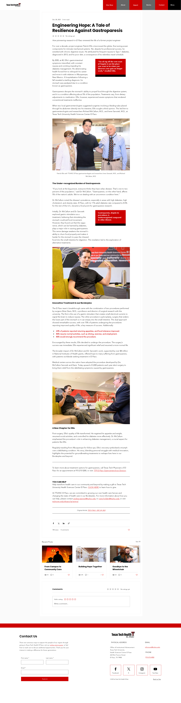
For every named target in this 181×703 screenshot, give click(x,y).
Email (23, 659)
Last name (50, 649)
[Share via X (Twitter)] (58, 515)
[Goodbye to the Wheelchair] (125, 545)
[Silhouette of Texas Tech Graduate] (57, 545)
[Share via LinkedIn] (64, 515)
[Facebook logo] (115, 660)
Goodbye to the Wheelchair (120, 559)
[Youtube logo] (155, 660)
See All (138, 533)
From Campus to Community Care (53, 559)
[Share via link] (69, 515)
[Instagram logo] (142, 660)
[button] (172, 5)
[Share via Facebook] (53, 515)
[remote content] (111, 70)
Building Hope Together (90, 558)
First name (25, 649)
